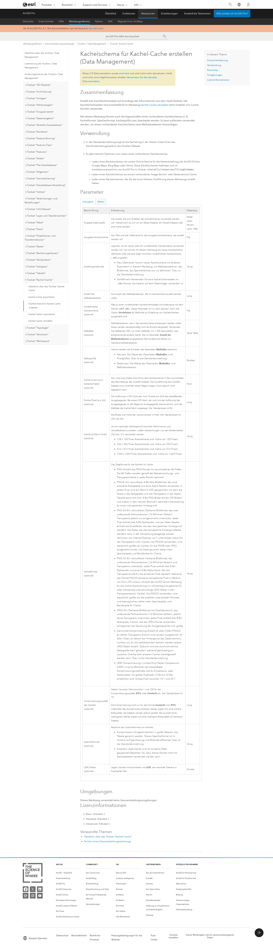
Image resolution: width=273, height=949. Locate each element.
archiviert (124, 73)
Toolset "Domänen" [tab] (37, 131)
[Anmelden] (248, 4)
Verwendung (214, 65)
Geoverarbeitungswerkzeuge (59, 43)
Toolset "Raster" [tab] (35, 246)
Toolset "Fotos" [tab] (35, 229)
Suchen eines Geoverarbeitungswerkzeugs (107, 841)
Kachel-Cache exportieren (41, 297)
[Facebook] (25, 889)
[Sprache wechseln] (239, 4)
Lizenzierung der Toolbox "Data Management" (41, 65)
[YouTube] (40, 895)
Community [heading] (92, 864)
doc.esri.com (95, 28)
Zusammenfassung (217, 60)
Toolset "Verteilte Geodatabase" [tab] (44, 125)
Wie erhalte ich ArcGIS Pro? (232, 13)
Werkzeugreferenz (79, 21)
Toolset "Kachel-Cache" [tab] (40, 279)
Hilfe (61, 21)
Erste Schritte (46, 21)
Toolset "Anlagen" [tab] (37, 98)
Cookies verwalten (173, 936)
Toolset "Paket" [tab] (35, 222)
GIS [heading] (117, 864)
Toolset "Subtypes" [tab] (37, 266)
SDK (110, 21)
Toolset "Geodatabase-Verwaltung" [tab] (46, 185)
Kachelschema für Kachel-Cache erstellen (44, 305)
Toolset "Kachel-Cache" (122, 43)
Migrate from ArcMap (130, 21)
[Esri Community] (25, 895)
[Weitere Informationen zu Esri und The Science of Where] (32, 873)
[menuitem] (68, 873)
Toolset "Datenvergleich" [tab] (40, 118)
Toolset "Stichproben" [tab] (39, 259)
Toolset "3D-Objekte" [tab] (39, 84)
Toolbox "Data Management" (92, 43)
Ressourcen (148, 13)
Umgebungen (214, 75)
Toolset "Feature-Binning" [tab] (41, 138)
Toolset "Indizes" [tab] (36, 191)
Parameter (212, 70)
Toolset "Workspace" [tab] (38, 341)
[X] (33, 889)
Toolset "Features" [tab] (37, 151)
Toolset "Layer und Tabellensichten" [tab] (47, 215)
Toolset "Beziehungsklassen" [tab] (43, 253)
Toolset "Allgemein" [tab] (38, 171)
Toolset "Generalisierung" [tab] (41, 178)
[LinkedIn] (40, 889)
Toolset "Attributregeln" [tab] (40, 105)
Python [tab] (100, 201)
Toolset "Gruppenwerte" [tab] (40, 111)
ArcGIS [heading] (59, 864)
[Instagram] (33, 895)
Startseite (28, 21)
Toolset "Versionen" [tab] (38, 334)
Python (99, 21)
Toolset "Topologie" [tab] (38, 327)
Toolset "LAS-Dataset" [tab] (39, 209)
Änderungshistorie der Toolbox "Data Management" (44, 76)
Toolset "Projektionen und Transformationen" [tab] (40, 237)
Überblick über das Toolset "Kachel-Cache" (46, 288)
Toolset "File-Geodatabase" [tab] (42, 165)
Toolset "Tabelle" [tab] (36, 273)
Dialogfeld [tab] (87, 201)
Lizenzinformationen (218, 79)
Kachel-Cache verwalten (40, 321)
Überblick (110, 13)
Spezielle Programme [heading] (187, 864)
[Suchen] (230, 4)
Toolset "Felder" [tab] (36, 158)
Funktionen (128, 13)
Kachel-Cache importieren (41, 314)
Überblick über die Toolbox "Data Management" (42, 55)
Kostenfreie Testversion (197, 13)
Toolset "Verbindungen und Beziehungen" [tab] (41, 200)
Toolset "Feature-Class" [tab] (39, 145)
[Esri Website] (29, 4)
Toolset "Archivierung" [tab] (39, 91)
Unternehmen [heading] (153, 864)
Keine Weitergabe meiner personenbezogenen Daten (210, 936)
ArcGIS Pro (29, 13)
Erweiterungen (169, 13)
